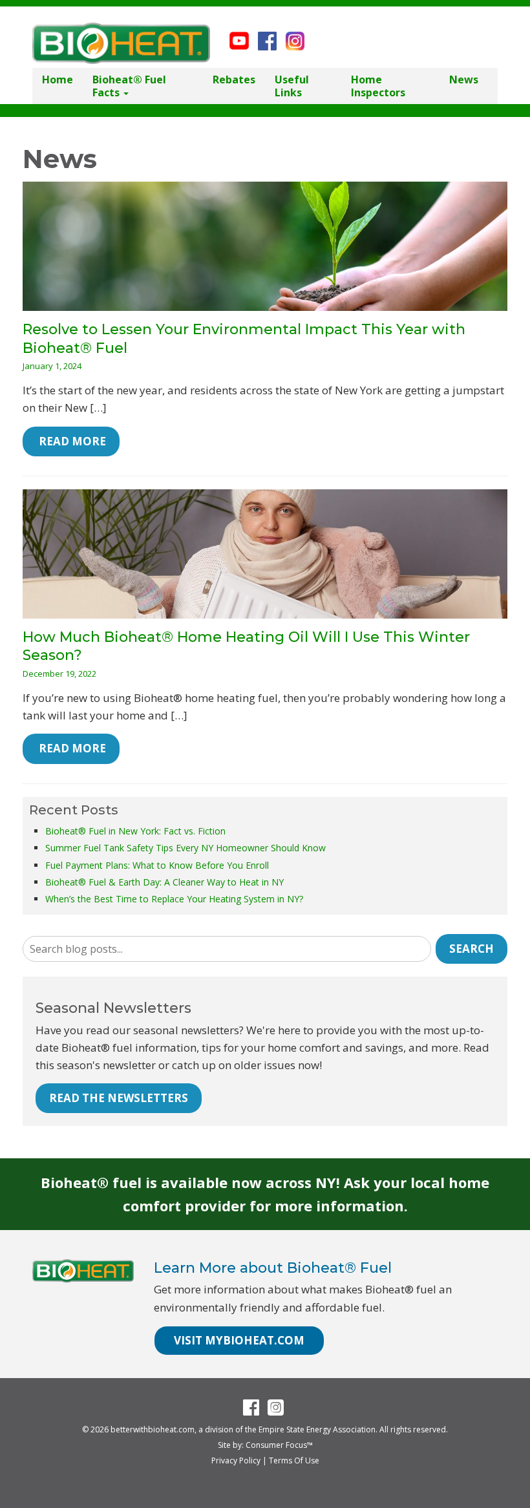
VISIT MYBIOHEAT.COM (239, 1340)
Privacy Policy (235, 1460)
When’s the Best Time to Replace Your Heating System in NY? (174, 899)
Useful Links (292, 86)
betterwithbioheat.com (153, 1429)
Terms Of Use (294, 1460)
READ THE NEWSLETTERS (118, 1097)
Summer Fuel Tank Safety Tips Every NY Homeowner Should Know (185, 848)
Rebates (234, 79)
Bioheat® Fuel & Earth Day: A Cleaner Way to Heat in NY (164, 882)
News (463, 79)
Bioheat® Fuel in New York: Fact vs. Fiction (135, 831)
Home (57, 79)
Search (471, 948)
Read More (71, 441)
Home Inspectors (378, 86)
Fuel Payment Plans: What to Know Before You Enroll (157, 865)
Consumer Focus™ (279, 1444)
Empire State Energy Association (317, 1429)
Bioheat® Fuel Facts (129, 86)
